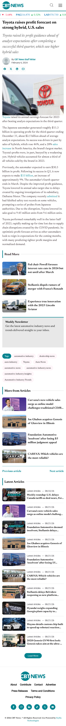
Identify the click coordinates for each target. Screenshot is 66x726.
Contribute (25, 684)
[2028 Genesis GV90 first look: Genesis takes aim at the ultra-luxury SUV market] (13, 640)
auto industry (11, 362)
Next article (57, 471)
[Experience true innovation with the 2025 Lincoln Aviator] (14, 305)
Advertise (51, 684)
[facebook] (13, 707)
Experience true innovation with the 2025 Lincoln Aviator (44, 305)
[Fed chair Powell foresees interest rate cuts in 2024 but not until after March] (14, 268)
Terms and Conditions (43, 690)
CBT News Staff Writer (25, 59)
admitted (52, 196)
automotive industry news (39, 368)
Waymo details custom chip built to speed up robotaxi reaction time (45, 626)
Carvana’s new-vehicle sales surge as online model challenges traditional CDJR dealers (45, 404)
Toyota (6, 117)
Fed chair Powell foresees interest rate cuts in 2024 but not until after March (45, 268)
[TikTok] (37, 707)
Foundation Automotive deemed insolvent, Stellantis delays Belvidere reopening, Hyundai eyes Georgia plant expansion (44, 529)
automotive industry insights (18, 374)
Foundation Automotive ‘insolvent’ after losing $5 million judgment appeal (43, 439)
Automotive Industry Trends (18, 380)
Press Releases (20, 690)
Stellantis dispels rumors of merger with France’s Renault (45, 287)
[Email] (23, 68)
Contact (38, 684)
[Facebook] (4, 68)
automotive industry (23, 356)
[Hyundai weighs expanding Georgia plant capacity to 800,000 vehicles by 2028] (13, 608)
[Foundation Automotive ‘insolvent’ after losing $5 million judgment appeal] (14, 439)
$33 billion (27, 175)
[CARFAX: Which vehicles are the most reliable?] (14, 456)
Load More (33, 655)
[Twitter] (45, 707)
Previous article (11, 471)
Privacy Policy (33, 697)
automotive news (13, 368)
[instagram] (21, 707)
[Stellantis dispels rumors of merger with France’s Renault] (14, 287)
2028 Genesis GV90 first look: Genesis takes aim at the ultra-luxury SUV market (44, 642)
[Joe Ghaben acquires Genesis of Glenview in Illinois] (14, 421)
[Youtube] (52, 707)
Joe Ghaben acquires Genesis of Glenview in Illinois (45, 421)
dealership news (47, 356)
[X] (10, 68)
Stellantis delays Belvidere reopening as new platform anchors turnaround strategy (43, 594)
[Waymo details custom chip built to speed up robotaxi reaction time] (13, 624)
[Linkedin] (17, 68)
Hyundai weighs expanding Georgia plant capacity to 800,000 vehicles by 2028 (42, 610)
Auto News (40, 362)
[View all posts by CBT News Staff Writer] (7, 61)
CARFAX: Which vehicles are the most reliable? (45, 456)
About (13, 684)
